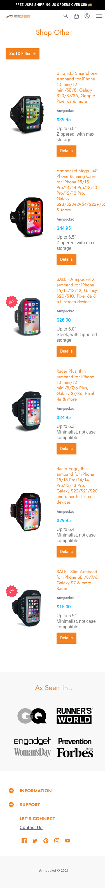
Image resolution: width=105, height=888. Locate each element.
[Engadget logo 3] (32, 741)
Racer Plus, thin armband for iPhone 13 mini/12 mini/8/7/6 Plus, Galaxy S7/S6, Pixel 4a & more (75, 385)
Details (66, 151)
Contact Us (31, 827)
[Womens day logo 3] (32, 752)
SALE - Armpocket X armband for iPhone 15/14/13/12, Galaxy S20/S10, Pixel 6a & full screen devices (77, 290)
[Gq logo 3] (32, 716)
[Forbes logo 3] (75, 752)
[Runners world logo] (75, 716)
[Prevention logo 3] (75, 741)
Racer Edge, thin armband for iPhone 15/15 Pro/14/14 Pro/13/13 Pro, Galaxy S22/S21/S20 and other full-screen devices (77, 485)
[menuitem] (65, 16)
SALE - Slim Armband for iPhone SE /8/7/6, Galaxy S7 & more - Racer (78, 580)
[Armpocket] (18, 16)
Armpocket (65, 111)
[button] (65, 16)
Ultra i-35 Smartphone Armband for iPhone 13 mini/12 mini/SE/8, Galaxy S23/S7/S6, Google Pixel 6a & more (77, 87)
